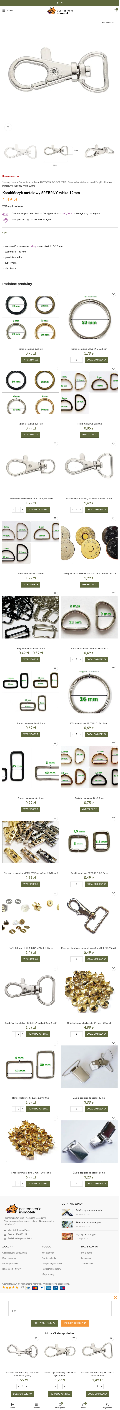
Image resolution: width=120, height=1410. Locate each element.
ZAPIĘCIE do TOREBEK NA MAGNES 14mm (31, 948)
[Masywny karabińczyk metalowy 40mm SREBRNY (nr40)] (89, 917)
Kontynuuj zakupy (44, 1323)
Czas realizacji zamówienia (14, 1253)
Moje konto (86, 1253)
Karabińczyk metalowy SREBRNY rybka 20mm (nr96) (31, 1023)
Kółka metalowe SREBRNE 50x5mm (89, 349)
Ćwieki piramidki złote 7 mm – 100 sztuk (31, 1172)
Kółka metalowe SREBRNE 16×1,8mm (89, 723)
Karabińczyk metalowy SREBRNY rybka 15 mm (89, 498)
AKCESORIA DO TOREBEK (53, 182)
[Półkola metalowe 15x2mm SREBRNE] (89, 617)
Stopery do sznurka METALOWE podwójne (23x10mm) (31, 873)
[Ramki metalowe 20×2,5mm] (30, 692)
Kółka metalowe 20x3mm (30, 349)
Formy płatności (10, 1264)
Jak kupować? (48, 1253)
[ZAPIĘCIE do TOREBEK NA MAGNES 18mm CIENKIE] (89, 542)
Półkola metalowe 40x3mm (31, 573)
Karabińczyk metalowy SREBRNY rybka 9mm (30, 498)
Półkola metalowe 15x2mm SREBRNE (89, 648)
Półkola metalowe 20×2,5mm (89, 798)
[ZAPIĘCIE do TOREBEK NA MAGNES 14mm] (30, 917)
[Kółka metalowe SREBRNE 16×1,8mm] (89, 692)
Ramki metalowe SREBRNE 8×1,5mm (89, 873)
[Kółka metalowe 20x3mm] (30, 317)
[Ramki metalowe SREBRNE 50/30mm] (30, 1066)
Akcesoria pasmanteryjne (88, 1222)
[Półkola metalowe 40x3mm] (30, 542)
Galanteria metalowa (78, 182)
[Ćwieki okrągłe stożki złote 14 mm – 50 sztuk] (89, 992)
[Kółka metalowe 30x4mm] (30, 392)
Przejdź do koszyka (75, 1323)
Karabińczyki (96, 182)
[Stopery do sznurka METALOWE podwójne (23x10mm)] (30, 842)
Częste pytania (49, 1258)
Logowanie (86, 1258)
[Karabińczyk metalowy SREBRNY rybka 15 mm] (89, 467)
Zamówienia (87, 1264)
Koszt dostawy (9, 1258)
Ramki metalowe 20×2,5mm (31, 723)
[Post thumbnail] (67, 1212)
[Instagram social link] (62, 2)
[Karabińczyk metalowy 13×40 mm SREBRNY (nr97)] (22, 1351)
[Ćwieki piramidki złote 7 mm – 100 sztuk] (30, 1141)
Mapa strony (48, 1274)
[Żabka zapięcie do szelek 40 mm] (89, 1066)
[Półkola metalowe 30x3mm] (89, 392)
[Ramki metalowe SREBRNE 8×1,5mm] (89, 842)
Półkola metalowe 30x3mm (89, 424)
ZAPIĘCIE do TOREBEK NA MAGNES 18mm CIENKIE (89, 573)
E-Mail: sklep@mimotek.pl (20, 1239)
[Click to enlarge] (8, 127)
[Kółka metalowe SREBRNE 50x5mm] (89, 317)
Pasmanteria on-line (28, 182)
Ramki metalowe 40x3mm (31, 798)
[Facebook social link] (58, 2)
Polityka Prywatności (52, 1264)
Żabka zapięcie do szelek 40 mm (89, 1098)
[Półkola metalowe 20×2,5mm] (89, 767)
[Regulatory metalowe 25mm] (30, 617)
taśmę (33, 246)
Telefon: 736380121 (17, 1234)
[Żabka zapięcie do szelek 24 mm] (89, 1141)
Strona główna (9, 182)
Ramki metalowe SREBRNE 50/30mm (31, 1098)
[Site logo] (60, 10)
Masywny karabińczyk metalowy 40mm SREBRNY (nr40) (89, 948)
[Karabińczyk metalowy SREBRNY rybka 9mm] (30, 467)
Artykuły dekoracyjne (86, 1234)
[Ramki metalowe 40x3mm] (30, 767)
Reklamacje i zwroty (11, 1269)
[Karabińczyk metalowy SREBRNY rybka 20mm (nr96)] (30, 992)
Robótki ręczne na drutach (89, 1210)
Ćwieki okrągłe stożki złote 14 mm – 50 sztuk (89, 1023)
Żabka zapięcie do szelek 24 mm (89, 1172)
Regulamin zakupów (51, 1269)
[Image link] (23, 1209)
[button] (96, 360)
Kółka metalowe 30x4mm (30, 424)
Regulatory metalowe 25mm (31, 648)
